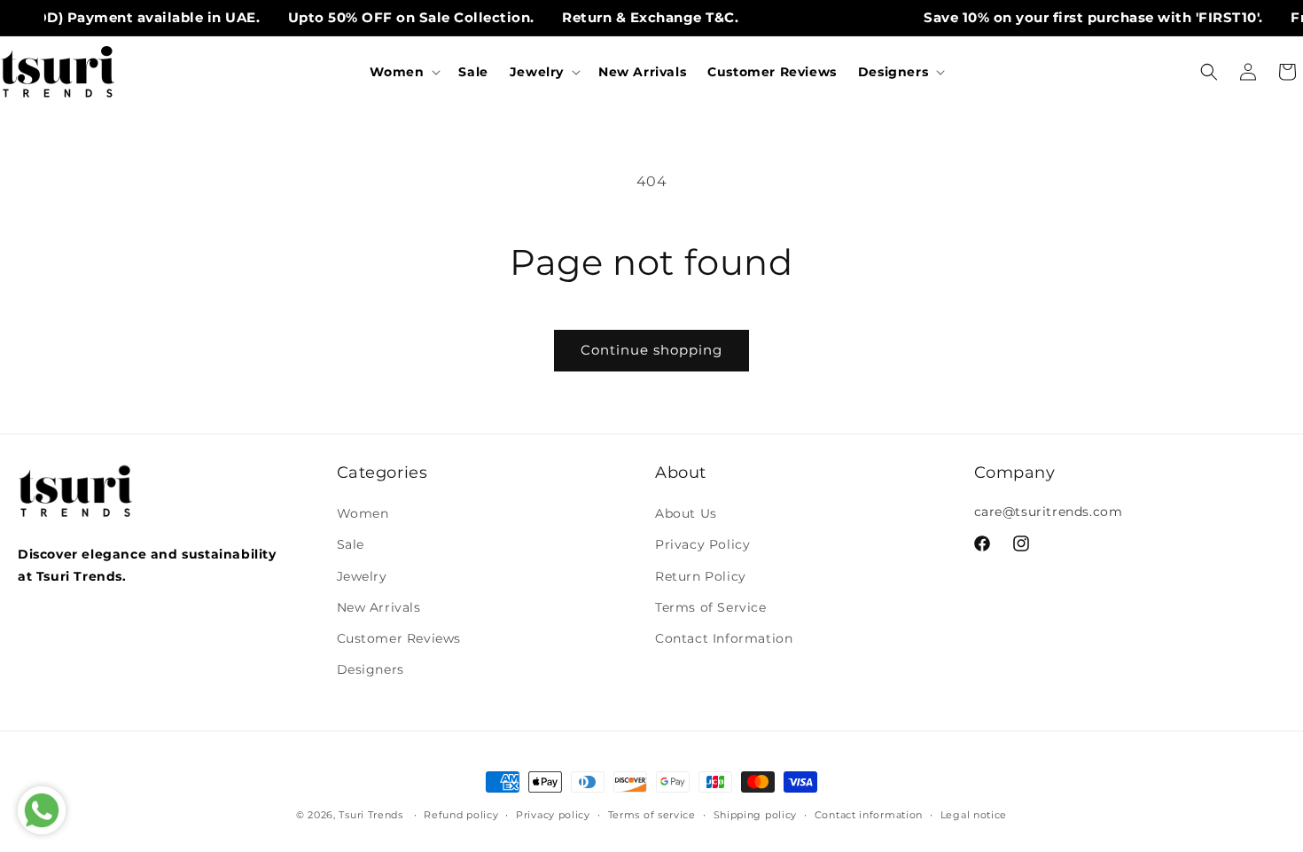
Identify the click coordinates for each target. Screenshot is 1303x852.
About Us (686, 513)
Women (363, 513)
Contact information (869, 814)
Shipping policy (756, 814)
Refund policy (461, 814)
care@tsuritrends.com (1048, 512)
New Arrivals (379, 607)
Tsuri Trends (370, 815)
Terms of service (652, 814)
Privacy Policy (702, 545)
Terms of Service (711, 607)
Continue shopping (651, 349)
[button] (403, 71)
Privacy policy (553, 814)
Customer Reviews (399, 638)
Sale (350, 545)
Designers (370, 669)
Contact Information (723, 638)
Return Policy (700, 576)
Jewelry (362, 576)
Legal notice (973, 814)
